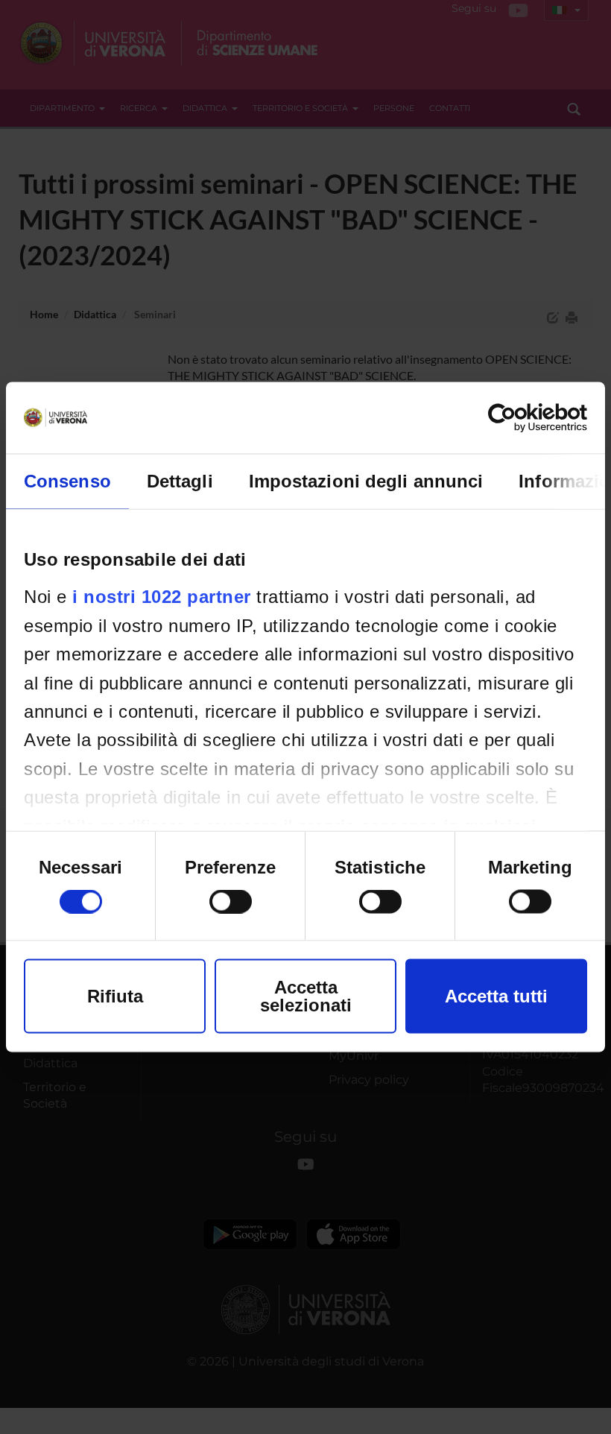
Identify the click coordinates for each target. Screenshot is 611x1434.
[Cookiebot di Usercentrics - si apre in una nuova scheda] (522, 418)
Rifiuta (115, 996)
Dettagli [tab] (180, 481)
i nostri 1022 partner (161, 597)
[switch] (230, 902)
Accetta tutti (496, 996)
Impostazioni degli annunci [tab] (366, 481)
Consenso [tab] (67, 481)
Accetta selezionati (306, 996)
